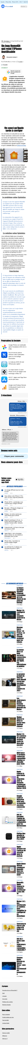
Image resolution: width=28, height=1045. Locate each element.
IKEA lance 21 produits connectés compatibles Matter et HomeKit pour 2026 (21, 758)
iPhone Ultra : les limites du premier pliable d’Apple (12, 541)
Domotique (6, 41)
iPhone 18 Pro (15, 2)
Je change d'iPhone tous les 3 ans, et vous (14, 490)
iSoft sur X (4, 1038)
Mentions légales (6, 1004)
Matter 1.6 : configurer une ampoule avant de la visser (21, 614)
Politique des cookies (7, 1001)
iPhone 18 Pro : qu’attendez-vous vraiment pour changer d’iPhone (14, 502)
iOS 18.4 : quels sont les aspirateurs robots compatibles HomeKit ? (21, 944)
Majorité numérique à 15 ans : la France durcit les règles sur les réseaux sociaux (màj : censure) (13, 521)
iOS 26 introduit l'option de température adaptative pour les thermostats (21, 820)
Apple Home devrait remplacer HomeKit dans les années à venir (21, 869)
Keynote (3, 2)
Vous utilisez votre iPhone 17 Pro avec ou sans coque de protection (14, 496)
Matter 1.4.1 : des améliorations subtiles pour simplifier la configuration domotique (21, 908)
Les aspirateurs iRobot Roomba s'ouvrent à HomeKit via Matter (21, 703)
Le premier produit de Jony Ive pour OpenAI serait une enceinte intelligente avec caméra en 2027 (21, 682)
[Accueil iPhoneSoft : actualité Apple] (2, 41)
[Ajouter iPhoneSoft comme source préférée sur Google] (14, 72)
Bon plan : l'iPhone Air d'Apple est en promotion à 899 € (14, 508)
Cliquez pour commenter (14, 456)
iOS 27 (21, 2)
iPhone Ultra (8, 2)
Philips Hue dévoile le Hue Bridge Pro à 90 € (21, 836)
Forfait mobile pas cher (8, 1017)
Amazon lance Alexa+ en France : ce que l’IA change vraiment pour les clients (21, 634)
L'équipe (4, 996)
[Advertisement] (14, 23)
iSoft (3, 993)
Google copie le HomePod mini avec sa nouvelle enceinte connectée (21, 801)
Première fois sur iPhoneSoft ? (9, 990)
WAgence (4, 1035)
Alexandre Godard (12, 57)
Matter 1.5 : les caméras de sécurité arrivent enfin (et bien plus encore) (21, 739)
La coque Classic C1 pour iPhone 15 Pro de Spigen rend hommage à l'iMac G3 (17, 371)
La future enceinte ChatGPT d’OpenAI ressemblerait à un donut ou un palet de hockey (21, 595)
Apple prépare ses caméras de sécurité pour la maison (21, 851)
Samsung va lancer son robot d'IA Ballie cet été (21, 927)
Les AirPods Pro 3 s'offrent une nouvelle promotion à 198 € (13, 547)
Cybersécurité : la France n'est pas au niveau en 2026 (14, 528)
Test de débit (5, 1020)
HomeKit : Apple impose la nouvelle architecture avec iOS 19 (21, 888)
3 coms (20, 61)
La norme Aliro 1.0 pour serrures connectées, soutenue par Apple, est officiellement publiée (21, 658)
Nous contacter (6, 1014)
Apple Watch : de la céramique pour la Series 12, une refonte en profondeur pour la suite (14, 535)
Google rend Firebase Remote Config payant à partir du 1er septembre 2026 (17, 387)
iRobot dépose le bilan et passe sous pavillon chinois (21, 721)
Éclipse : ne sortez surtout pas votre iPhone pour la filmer (13, 514)
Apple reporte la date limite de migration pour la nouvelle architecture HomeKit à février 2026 (21, 780)
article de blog (21, 145)
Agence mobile (6, 1032)
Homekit (5, 68)
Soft (9, 6)
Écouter (5, 64)
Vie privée (4, 999)
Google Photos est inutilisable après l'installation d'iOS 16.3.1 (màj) (17, 347)
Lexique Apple (5, 1023)
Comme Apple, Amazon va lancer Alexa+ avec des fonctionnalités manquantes (21, 966)
